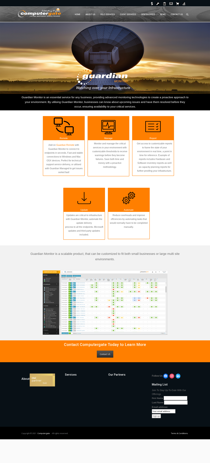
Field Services (107, 14)
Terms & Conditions (179, 433)
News (163, 14)
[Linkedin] (178, 376)
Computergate (43, 433)
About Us (90, 14)
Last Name (157, 402)
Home (77, 14)
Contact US (105, 354)
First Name (157, 398)
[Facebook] (166, 376)
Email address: (160, 407)
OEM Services (148, 14)
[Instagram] (172, 376)
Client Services (128, 14)
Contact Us (177, 14)
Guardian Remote (65, 145)
